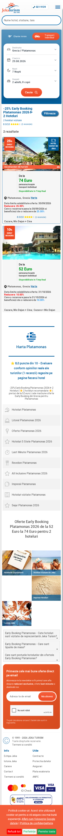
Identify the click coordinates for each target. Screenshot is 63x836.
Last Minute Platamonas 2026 (30, 452)
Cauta (29, 92)
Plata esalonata (41, 771)
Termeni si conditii (22, 744)
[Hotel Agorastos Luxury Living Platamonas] (31, 243)
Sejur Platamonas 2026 (25, 505)
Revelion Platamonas (24, 462)
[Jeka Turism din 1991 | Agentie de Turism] (11, 12)
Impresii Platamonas (24, 484)
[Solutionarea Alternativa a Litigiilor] (31, 804)
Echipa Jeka (10, 756)
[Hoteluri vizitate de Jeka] (46, 562)
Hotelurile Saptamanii (13, 572)
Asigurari (37, 766)
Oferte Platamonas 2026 (26, 431)
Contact (8, 771)
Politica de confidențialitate (36, 823)
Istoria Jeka (10, 761)
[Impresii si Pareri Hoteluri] (46, 588)
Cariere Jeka (9, 623)
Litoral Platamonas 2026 (26, 420)
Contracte (38, 756)
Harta (34, 197)
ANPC (36, 776)
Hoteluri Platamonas (24, 409)
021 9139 (41, 7)
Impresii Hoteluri (40, 597)
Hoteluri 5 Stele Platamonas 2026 (32, 441)
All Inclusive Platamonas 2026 (29, 473)
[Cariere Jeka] (16, 613)
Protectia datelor (42, 761)
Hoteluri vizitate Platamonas (29, 494)
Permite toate (46, 831)
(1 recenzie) (40, 217)
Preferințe (29, 831)
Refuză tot (14, 831)
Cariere (8, 766)
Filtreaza (49, 113)
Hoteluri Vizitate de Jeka (44, 572)
